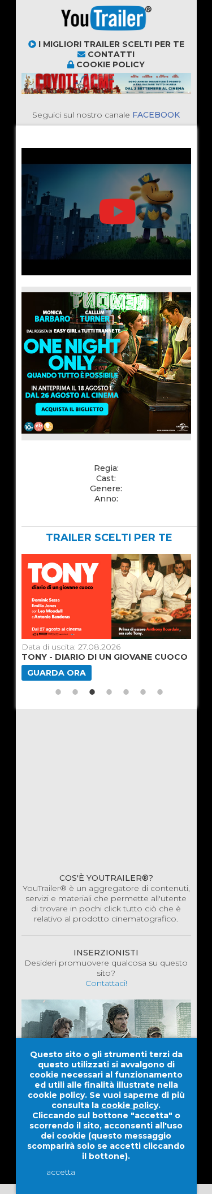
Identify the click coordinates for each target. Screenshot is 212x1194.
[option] (104, 617)
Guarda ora (56, 673)
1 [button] (58, 692)
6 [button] (143, 692)
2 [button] (75, 692)
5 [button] (126, 692)
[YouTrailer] (66, 34)
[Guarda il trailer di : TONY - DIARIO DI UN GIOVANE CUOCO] (104, 596)
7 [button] (160, 692)
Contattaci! (106, 983)
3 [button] (92, 692)
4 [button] (109, 692)
